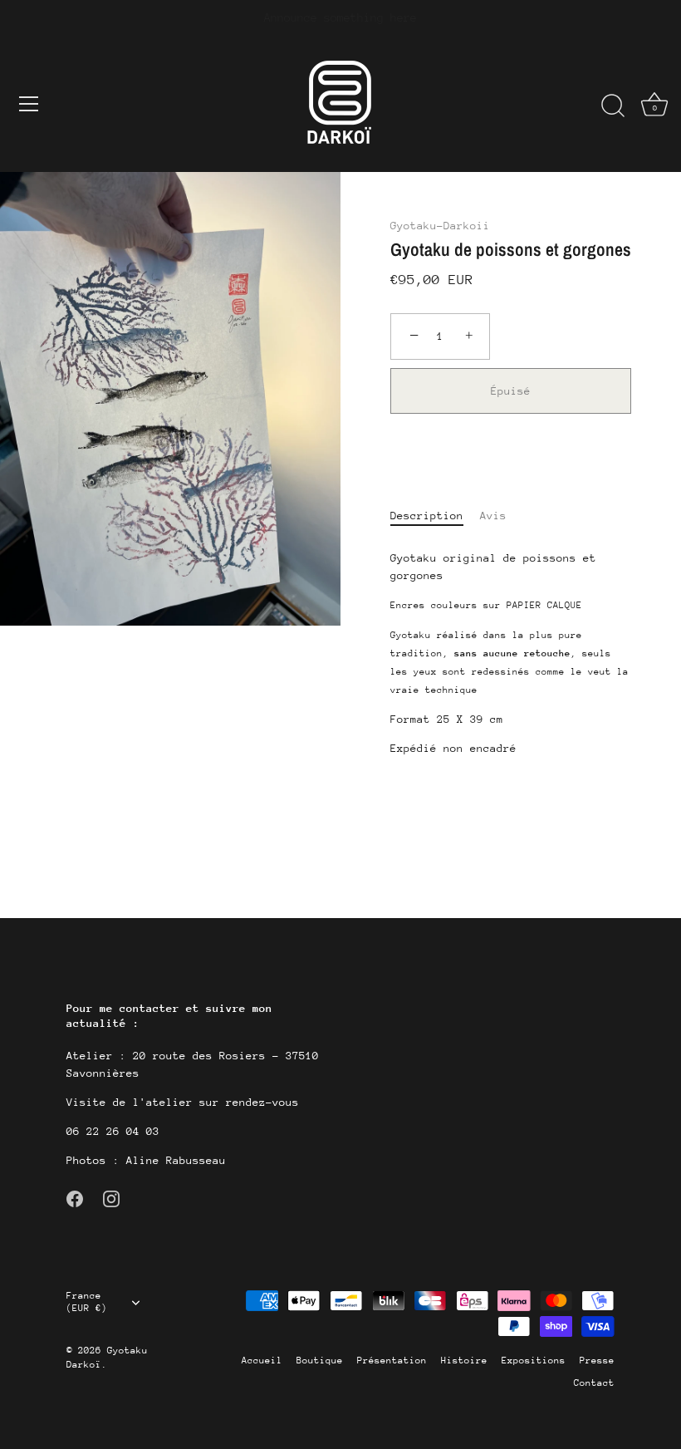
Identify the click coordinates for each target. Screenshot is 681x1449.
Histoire (464, 1360)
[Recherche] (613, 106)
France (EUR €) (86, 1302)
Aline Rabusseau (173, 1160)
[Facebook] (74, 1197)
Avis (493, 515)
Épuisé (511, 391)
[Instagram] (111, 1197)
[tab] (435, 515)
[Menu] (29, 104)
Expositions (534, 1360)
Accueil (262, 1360)
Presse (597, 1360)
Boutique (319, 1360)
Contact (594, 1383)
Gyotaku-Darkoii (440, 225)
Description (426, 515)
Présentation (392, 1360)
